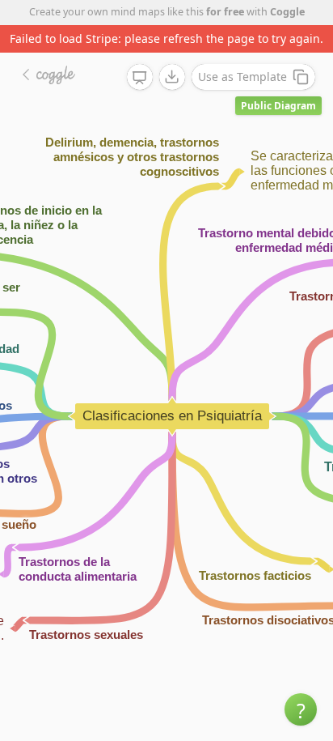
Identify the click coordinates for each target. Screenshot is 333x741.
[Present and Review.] (140, 78)
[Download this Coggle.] (172, 77)
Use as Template (242, 76)
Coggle (287, 12)
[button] (301, 709)
